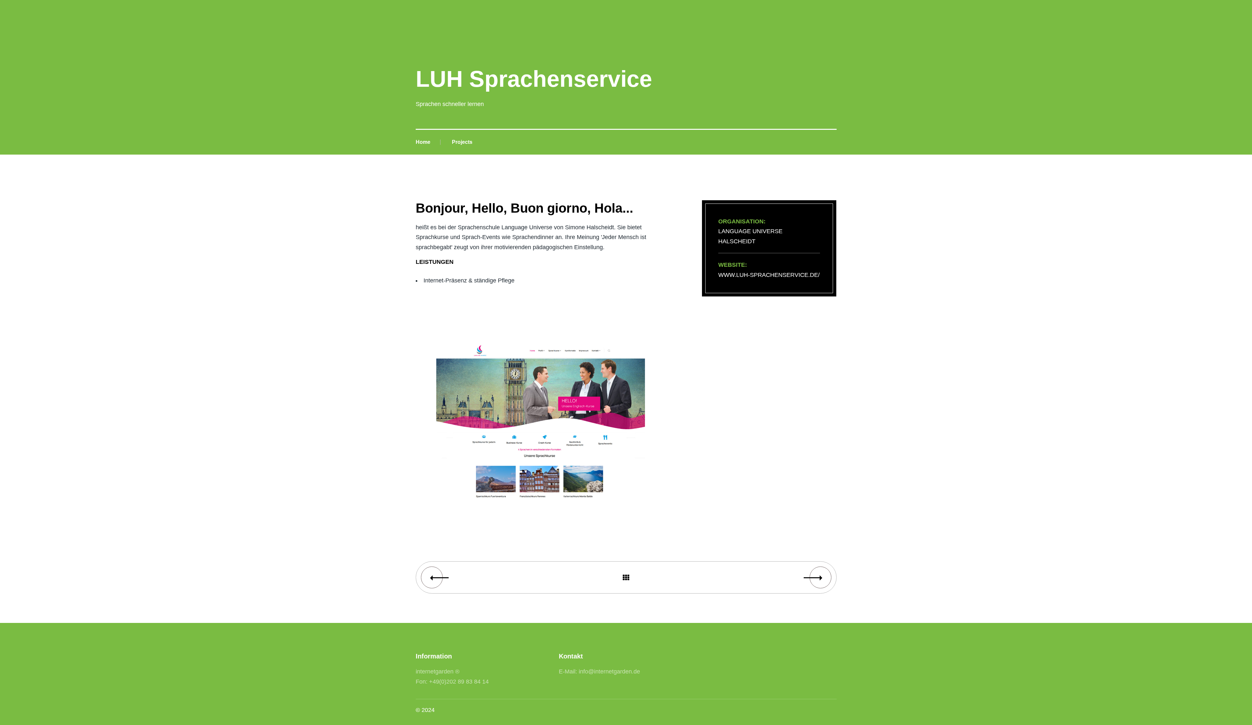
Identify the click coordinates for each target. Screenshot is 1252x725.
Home (423, 142)
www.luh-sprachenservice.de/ (769, 275)
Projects (462, 142)
